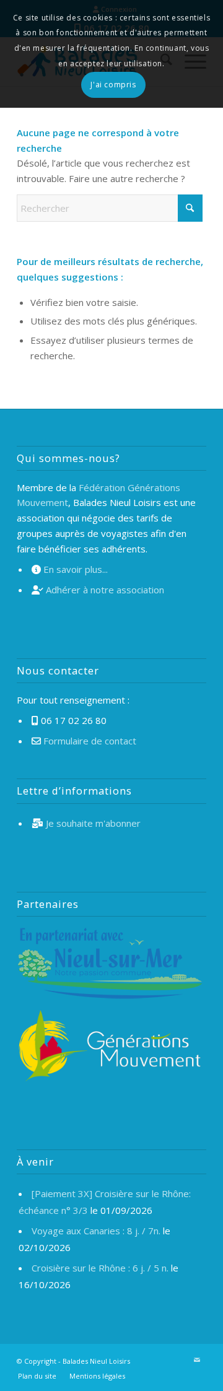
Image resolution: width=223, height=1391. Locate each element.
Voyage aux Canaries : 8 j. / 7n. (96, 1230)
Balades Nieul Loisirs (96, 1361)
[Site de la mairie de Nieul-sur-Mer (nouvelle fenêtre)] (110, 965)
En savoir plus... (75, 569)
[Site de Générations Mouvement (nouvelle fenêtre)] (110, 1047)
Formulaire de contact (89, 741)
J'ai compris (113, 84)
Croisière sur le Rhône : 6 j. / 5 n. (100, 1268)
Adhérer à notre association (105, 589)
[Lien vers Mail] (197, 1360)
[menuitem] (37, 1376)
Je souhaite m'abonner (93, 823)
